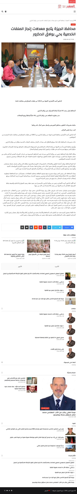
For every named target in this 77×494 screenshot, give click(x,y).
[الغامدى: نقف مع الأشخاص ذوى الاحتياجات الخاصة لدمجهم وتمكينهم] (32, 380)
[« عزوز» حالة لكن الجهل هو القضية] (70, 292)
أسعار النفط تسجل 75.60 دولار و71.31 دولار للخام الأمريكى (65, 255)
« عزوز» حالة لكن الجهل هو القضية (54, 290)
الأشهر (20, 266)
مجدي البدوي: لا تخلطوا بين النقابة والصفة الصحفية (49, 337)
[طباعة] (22, 227)
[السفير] (67, 6)
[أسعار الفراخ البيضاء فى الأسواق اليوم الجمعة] (38, 246)
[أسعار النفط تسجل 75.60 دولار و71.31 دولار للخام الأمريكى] (64, 246)
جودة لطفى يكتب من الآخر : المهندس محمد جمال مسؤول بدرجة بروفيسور (59, 413)
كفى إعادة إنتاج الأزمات (57, 349)
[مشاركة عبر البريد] (27, 227)
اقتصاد (67, 20)
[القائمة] (75, 11)
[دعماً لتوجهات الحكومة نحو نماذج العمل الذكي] (70, 448)
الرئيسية (72, 20)
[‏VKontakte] (31, 227)
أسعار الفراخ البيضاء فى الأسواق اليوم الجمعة (39, 255)
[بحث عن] (2, 11)
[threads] (2, 490)
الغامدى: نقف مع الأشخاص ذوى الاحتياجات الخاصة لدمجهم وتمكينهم (15, 379)
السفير (46, 490)
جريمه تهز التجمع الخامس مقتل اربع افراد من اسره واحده (48, 299)
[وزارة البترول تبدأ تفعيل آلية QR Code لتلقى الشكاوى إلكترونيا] (12, 246)
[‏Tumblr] (45, 227)
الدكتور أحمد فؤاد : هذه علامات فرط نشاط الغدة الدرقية (15, 387)
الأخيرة (57, 266)
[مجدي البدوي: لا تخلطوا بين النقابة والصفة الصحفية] (70, 342)
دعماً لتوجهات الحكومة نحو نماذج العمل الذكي (50, 446)
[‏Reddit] (36, 227)
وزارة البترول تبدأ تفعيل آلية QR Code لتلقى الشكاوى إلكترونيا (14, 255)
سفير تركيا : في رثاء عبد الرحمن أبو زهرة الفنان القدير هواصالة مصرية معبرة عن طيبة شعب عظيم (37, 437)
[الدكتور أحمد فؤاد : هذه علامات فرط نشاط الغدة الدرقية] (32, 389)
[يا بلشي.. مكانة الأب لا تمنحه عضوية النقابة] (70, 284)
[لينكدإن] (49, 227)
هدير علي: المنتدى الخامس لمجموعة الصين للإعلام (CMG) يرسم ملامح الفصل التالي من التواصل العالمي (35, 429)
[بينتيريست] (40, 227)
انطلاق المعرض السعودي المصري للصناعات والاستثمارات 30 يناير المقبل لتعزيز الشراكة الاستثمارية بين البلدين (33, 273)
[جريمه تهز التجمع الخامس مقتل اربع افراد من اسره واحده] (70, 301)
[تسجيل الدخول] (6, 11)
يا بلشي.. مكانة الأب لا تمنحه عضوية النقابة (52, 282)
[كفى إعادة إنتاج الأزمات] (70, 353)
